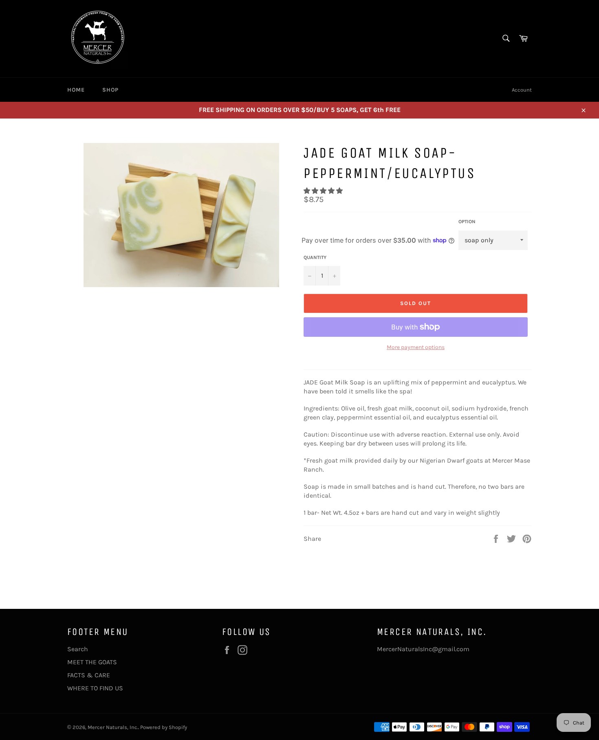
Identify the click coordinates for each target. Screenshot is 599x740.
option (467, 221)
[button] (324, 191)
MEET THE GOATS (92, 662)
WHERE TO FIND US (95, 688)
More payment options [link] (416, 347)
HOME (75, 89)
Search (77, 649)
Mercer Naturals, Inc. (113, 727)
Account (522, 90)
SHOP (110, 89)
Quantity (315, 257)
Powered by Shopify (163, 727)
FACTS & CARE (88, 675)
